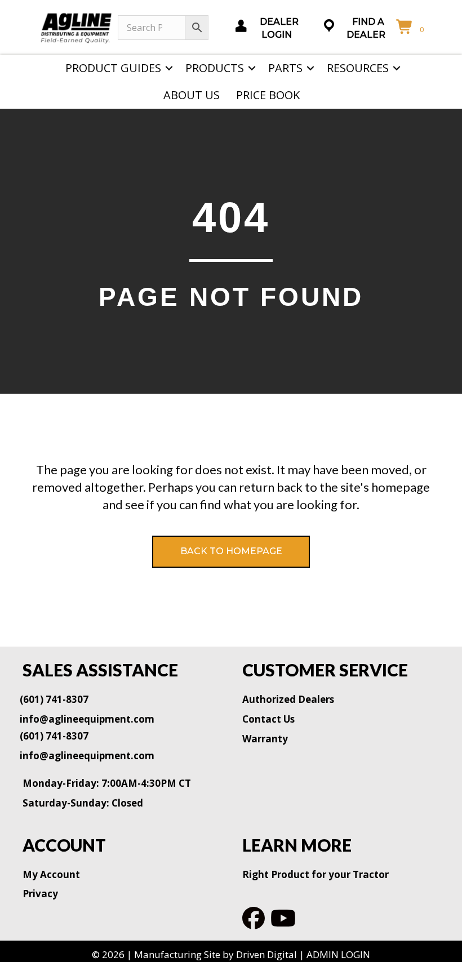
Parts (285, 67)
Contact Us (268, 718)
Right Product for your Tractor (315, 874)
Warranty (265, 738)
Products (214, 67)
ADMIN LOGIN (338, 954)
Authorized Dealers (288, 699)
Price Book (268, 95)
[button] (169, 68)
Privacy (40, 893)
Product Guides (113, 67)
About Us (191, 95)
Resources (358, 67)
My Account (51, 874)
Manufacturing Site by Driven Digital (215, 954)
